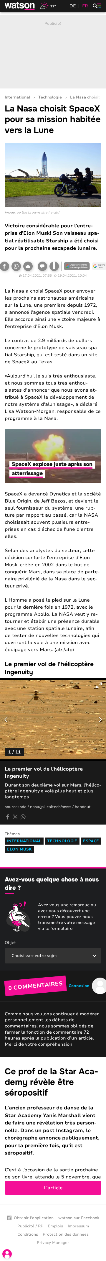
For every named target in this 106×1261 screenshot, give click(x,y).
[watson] (20, 6)
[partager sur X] (15, 817)
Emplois (55, 1226)
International (17, 97)
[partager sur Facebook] (8, 817)
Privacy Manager (53, 1242)
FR (85, 6)
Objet (10, 942)
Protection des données (66, 1234)
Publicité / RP (30, 1226)
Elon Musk (19, 849)
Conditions (27, 1234)
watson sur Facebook (78, 1218)
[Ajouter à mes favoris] (54, 266)
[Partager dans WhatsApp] (16, 266)
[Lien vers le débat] (42, 266)
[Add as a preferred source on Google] (77, 266)
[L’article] (53, 1130)
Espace (91, 841)
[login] (7, 1254)
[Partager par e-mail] (28, 266)
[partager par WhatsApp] (23, 817)
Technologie (50, 97)
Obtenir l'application (34, 1218)
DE (72, 6)
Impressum (78, 1226)
